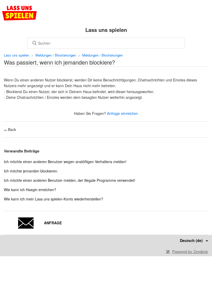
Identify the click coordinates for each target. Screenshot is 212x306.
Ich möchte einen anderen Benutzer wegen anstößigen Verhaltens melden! (65, 161)
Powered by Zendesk (190, 251)
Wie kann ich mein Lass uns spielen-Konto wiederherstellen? (53, 198)
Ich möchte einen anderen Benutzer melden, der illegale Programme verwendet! (69, 180)
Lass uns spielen (16, 55)
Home (19, 13)
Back (11, 129)
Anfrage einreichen (122, 113)
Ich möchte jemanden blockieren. (31, 170)
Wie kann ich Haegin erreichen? (30, 189)
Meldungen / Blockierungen (55, 55)
